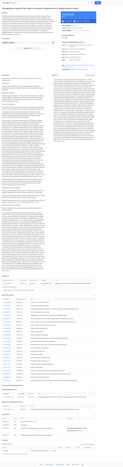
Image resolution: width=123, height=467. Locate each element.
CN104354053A (7, 283)
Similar (88, 21)
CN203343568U (7, 351)
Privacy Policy (75, 464)
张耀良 (68, 28)
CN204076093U (7, 357)
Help (82, 464)
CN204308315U (7, 374)
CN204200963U (7, 322)
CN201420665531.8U (8, 397)
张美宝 (76, 28)
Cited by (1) (68, 65)
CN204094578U (7, 331)
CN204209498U (7, 309)
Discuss (86, 69)
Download (84, 444)
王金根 (72, 28)
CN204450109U (7, 370)
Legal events (74, 65)
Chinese (73, 25)
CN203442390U (7, 302)
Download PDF (68, 21)
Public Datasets (60, 464)
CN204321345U (7, 380)
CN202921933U (7, 328)
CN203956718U (7, 354)
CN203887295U (7, 377)
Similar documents (83, 65)
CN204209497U (7, 318)
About (41, 464)
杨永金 (80, 28)
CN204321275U (7, 367)
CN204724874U (7, 305)
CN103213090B (7, 341)
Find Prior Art (79, 21)
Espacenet (72, 69)
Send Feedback (49, 464)
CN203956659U (7, 335)
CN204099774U (7, 312)
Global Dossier (79, 69)
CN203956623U (7, 325)
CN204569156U (7, 348)
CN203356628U (7, 344)
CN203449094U (7, 338)
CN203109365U (7, 361)
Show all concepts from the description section (15, 454)
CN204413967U (7, 364)
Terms (67, 464)
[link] (5, 450)
